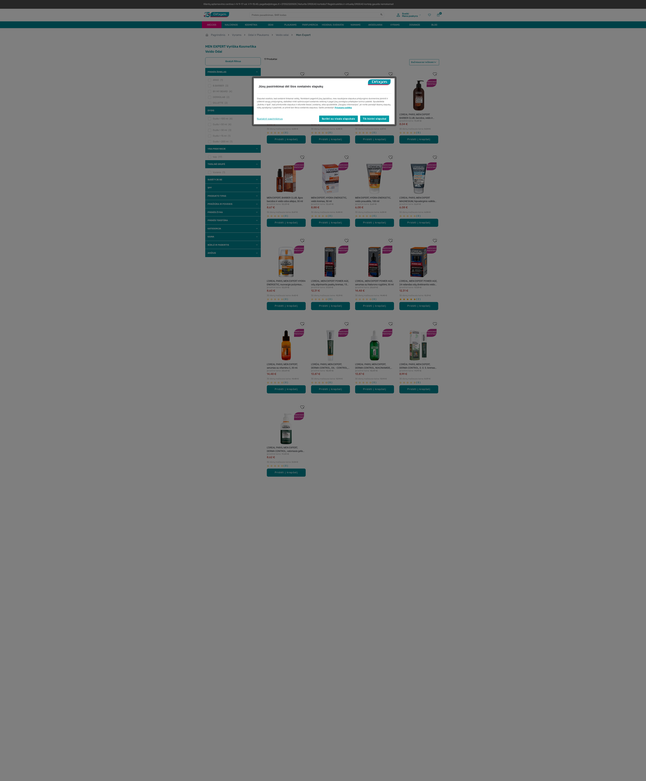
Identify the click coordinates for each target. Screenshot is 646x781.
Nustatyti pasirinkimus (270, 118)
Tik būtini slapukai (374, 118)
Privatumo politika (343, 107)
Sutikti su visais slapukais (338, 118)
